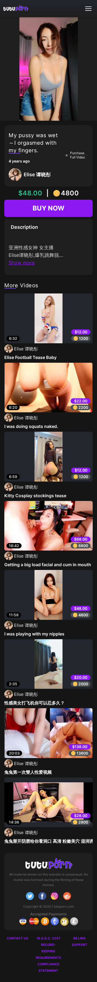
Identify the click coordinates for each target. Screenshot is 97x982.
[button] (88, 8)
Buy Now (48, 208)
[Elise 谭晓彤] (30, 179)
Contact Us (17, 938)
